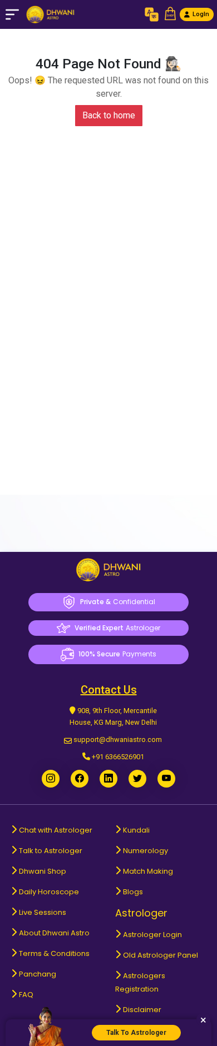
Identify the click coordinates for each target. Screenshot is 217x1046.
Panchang (37, 974)
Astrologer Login (152, 934)
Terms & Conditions (54, 953)
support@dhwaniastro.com (117, 739)
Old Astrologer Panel (160, 955)
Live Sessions (42, 912)
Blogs (133, 891)
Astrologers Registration (140, 982)
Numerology (145, 850)
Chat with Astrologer (55, 830)
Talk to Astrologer (50, 850)
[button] (170, 14)
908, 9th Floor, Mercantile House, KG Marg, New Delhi (113, 716)
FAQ (26, 994)
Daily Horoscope (49, 891)
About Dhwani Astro (54, 933)
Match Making (148, 871)
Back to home (108, 115)
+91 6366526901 (118, 757)
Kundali (136, 830)
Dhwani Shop (42, 871)
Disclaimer (142, 1009)
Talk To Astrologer (136, 1033)
